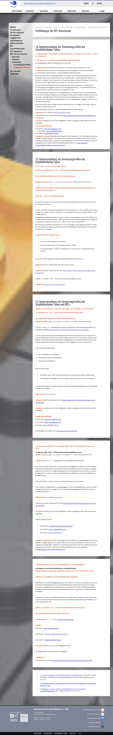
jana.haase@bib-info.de (50, 133)
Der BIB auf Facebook (93, 714)
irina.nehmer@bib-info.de (52, 129)
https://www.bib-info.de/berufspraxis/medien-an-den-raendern (68, 330)
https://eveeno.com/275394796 (66, 431)
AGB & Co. (73, 733)
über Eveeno (58, 497)
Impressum (37, 733)
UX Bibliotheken (14, 74)
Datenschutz (48, 733)
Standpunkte (30, 11)
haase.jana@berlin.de (55, 533)
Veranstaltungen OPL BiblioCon (22, 65)
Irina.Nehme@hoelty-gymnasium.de (60, 526)
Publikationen (15, 59)
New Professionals (15, 71)
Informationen (16, 57)
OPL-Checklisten (15, 35)
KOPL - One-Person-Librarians (18, 54)
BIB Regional (44, 11)
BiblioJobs (13, 27)
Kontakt (99, 3)
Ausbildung (85, 11)
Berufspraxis (72, 11)
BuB (11, 46)
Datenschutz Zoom (61, 733)
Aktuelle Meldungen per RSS (91, 710)
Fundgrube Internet (15, 38)
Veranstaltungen (16, 62)
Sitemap (86, 3)
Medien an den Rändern (16, 43)
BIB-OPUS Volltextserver (17, 32)
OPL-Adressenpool (15, 30)
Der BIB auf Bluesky (94, 722)
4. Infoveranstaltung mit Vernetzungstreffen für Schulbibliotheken (61, 675)
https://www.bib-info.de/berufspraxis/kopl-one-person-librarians (71, 660)
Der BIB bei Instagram (93, 726)
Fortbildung (58, 11)
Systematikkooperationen (17, 49)
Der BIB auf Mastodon (93, 718)
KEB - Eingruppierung (16, 51)
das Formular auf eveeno (62, 112)
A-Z (93, 3)
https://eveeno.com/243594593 (54, 285)
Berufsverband (17, 11)
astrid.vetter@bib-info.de (54, 131)
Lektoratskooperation (16, 41)
